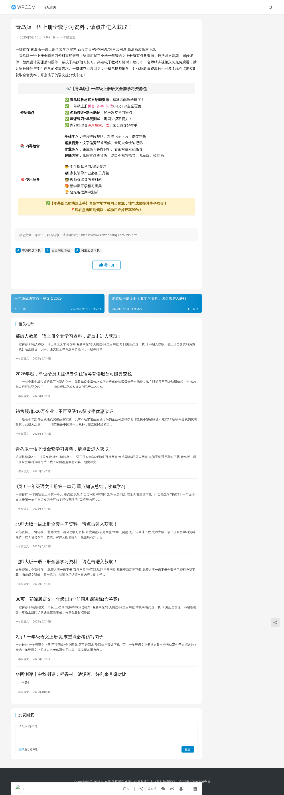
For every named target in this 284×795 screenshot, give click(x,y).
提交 (187, 749)
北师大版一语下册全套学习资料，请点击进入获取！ (67, 561)
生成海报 (150, 789)
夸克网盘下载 (31, 250)
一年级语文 (67, 37)
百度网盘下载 (60, 250)
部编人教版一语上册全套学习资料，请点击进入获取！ (69, 336)
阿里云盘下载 (90, 250)
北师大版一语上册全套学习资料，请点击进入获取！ (67, 524)
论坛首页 (50, 7)
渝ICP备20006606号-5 (194, 781)
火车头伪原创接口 (137, 781)
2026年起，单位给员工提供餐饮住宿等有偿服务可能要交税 (74, 374)
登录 (21, 749)
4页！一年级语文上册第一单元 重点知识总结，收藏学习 (71, 486)
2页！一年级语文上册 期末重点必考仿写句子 (59, 637)
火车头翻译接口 (164, 781)
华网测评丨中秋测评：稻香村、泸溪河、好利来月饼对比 (71, 674)
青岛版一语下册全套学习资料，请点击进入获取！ (64, 449)
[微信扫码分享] (163, 789)
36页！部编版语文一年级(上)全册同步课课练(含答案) (67, 599)
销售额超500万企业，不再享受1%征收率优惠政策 (64, 411)
